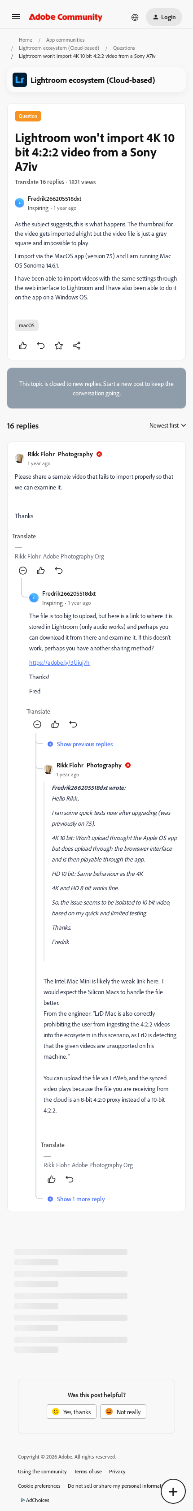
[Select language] (135, 17)
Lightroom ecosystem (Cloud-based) (59, 47)
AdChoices (37, 1500)
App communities (65, 39)
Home (25, 39)
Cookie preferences (39, 1485)
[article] (96, 513)
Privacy (117, 1471)
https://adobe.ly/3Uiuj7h (59, 662)
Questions (124, 47)
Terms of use (88, 1471)
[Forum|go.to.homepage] (66, 17)
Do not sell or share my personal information (118, 1485)
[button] (16, 19)
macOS (27, 325)
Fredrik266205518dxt (54, 198)
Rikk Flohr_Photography (60, 454)
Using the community (42, 1471)
